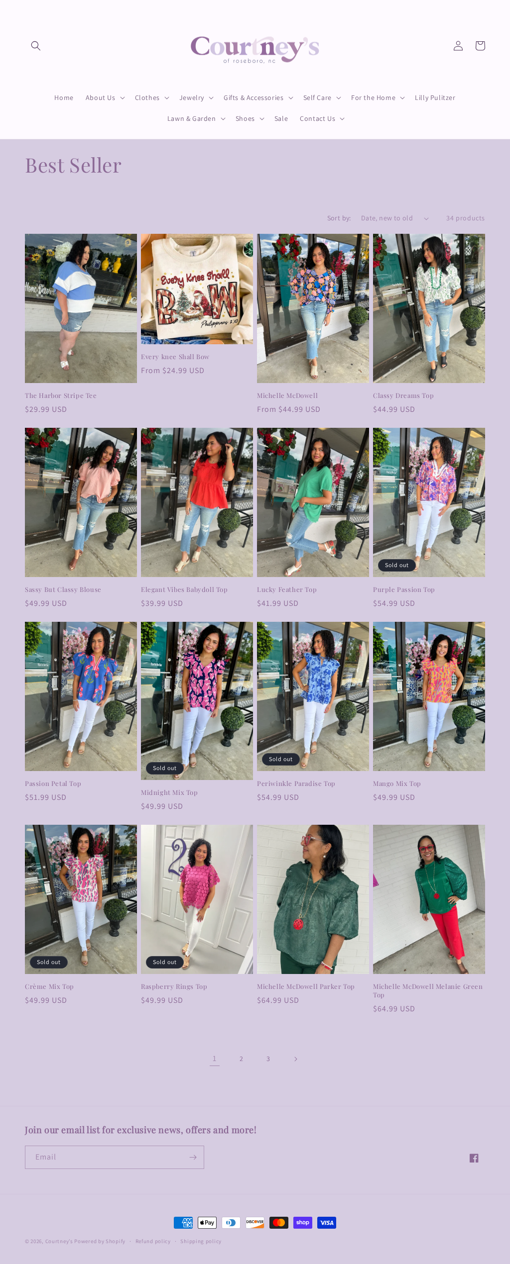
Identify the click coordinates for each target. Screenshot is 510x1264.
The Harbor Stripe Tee (61, 395)
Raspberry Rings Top (174, 986)
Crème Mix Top (49, 986)
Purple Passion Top (404, 589)
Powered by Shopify (100, 1241)
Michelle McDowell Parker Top (306, 986)
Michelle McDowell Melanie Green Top (428, 990)
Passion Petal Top (53, 783)
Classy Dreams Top (403, 395)
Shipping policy (201, 1241)
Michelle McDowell (287, 395)
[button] (36, 46)
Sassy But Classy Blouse (63, 589)
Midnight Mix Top (169, 792)
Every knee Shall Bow (175, 357)
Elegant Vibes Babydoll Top (184, 589)
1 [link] (215, 1058)
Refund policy (153, 1241)
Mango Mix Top (397, 783)
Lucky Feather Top (287, 589)
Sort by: (339, 217)
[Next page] (295, 1059)
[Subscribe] (193, 1157)
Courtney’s (60, 1241)
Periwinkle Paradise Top (296, 783)
